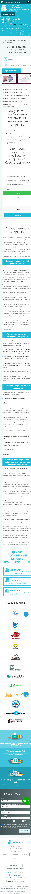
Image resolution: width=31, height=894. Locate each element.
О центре (15, 854)
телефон (4, 816)
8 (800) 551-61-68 (12, 2)
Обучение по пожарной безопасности (19, 593)
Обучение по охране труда (21, 572)
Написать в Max (19, 881)
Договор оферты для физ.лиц (15, 868)
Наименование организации (11, 804)
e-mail (3, 810)
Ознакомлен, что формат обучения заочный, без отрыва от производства (15, 827)
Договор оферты (15, 865)
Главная (5, 854)
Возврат (15, 858)
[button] (28, 2)
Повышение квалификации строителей (18, 583)
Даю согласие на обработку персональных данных (17, 824)
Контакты (25, 854)
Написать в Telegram (19, 878)
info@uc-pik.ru (8, 21)
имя (2, 799)
